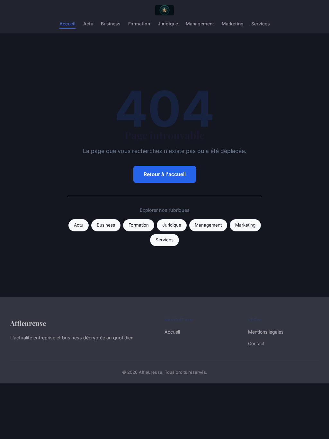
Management (200, 23)
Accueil (67, 23)
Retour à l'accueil (165, 174)
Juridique (168, 23)
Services (260, 23)
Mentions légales (265, 332)
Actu (88, 23)
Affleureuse (28, 322)
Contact (256, 343)
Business (110, 23)
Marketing (233, 23)
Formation (139, 23)
